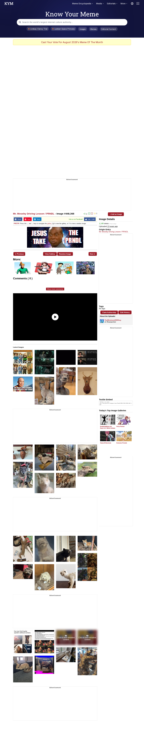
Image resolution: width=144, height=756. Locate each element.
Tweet (38, 219)
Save (28, 219)
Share (18, 219)
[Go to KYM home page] (8, 4)
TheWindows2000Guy (112, 320)
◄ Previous (19, 254)
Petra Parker (120, 426)
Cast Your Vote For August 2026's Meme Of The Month (72, 42)
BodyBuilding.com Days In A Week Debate (107, 427)
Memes (93, 29)
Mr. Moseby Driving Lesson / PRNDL (33, 213)
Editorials (111, 3)
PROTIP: (17, 223)
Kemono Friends (121, 443)
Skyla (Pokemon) (105, 443)
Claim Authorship (109, 312)
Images (83, 29)
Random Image (65, 254)
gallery (49, 223)
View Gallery (50, 254)
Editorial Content (108, 29)
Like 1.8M (90, 219)
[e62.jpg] (55, 237)
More (123, 3)
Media (99, 3)
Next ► (93, 254)
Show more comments (55, 289)
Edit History (125, 312)
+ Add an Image (116, 214)
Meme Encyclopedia (82, 3)
